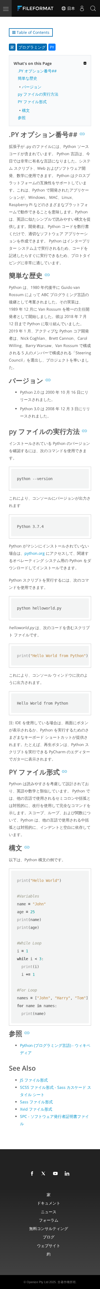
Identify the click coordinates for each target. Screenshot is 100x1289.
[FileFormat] (37, 8)
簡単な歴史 (27, 78)
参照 (22, 117)
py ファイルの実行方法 (38, 94)
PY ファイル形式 (32, 101)
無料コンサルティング (48, 1228)
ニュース (48, 1211)
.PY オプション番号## (37, 71)
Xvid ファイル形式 (36, 1109)
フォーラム (48, 1220)
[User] (82, 8)
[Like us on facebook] (33, 1173)
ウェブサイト (48, 1245)
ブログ (48, 1237)
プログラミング (32, 47)
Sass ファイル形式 (36, 1101)
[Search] (93, 8)
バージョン (31, 86)
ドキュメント (48, 1203)
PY (52, 47)
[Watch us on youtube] (56, 1173)
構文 (26, 110)
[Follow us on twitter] (44, 1173)
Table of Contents (32, 32)
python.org (34, 553)
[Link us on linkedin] (68, 1173)
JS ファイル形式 (34, 1080)
